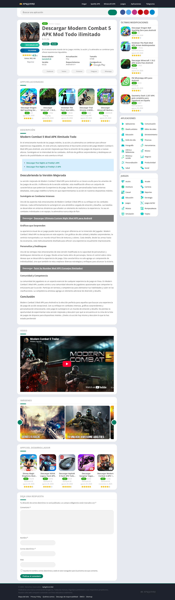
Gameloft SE (46, 59)
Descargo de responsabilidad (67, 597)
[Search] (112, 12)
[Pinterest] (146, 12)
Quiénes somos (48, 597)
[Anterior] (20, 422)
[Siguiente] (114, 422)
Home (51, 24)
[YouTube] (140, 12)
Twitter (64, 71)
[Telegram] (152, 12)
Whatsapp (108, 71)
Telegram (94, 71)
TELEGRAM (32, 50)
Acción (54, 44)
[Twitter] (128, 12)
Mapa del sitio (23, 597)
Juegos (123, 4)
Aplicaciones (136, 4)
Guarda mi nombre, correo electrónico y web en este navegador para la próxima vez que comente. (60, 571)
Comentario (25, 507)
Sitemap (89, 597)
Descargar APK (32, 45)
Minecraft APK (109, 4)
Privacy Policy (36, 597)
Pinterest (79, 71)
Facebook (50, 71)
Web (22, 560)
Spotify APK (95, 4)
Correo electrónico (28, 549)
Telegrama (150, 4)
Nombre (24, 538)
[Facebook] (122, 12)
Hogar (84, 4)
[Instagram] (134, 12)
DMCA (82, 597)
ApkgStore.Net (47, 587)
